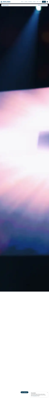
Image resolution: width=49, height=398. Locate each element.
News (38, 1)
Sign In (44, 1)
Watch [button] (34, 1)
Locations (26, 1)
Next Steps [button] (30, 1)
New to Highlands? (24, 392)
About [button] (22, 1)
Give (40, 1)
